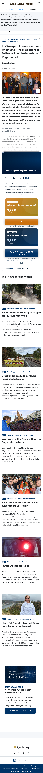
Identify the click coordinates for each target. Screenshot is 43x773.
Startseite (4, 14)
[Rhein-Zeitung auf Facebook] (19, 753)
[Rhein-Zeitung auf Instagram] (23, 753)
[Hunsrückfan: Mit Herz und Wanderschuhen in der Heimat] (21, 604)
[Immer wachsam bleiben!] (21, 547)
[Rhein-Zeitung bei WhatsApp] (14, 753)
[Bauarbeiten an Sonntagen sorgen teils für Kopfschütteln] (21, 294)
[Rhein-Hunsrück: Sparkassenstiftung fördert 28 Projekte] (21, 483)
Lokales (14, 14)
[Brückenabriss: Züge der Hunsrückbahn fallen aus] (21, 357)
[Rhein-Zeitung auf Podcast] (28, 753)
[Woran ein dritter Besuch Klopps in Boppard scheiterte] (21, 420)
